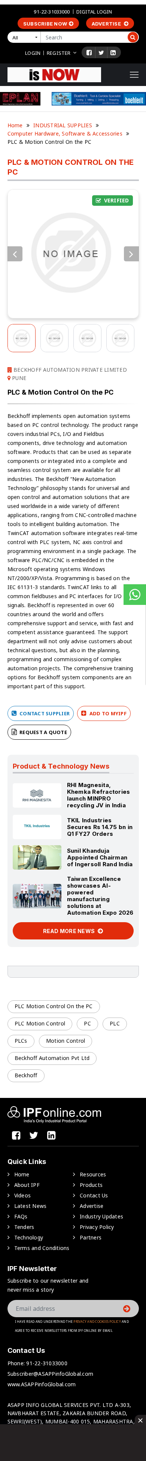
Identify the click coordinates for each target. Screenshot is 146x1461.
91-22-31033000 (52, 11)
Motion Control (65, 1040)
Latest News (30, 1205)
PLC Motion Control (40, 1023)
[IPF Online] (54, 74)
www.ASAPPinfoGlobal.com (41, 1384)
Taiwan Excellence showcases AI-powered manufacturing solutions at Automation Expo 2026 (100, 895)
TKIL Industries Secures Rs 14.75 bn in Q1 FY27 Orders (100, 827)
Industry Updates (101, 1216)
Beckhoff (26, 1075)
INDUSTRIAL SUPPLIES (62, 125)
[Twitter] (101, 52)
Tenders (24, 1226)
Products (91, 1184)
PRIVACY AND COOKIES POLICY (97, 1321)
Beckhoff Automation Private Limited (69, 369)
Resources (93, 1174)
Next (131, 253)
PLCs (21, 1040)
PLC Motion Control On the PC (54, 1006)
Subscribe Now (45, 24)
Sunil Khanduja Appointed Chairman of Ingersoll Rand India (100, 857)
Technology (28, 1237)
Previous (14, 253)
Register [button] (58, 53)
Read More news (69, 931)
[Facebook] (89, 52)
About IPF (27, 1184)
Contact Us (94, 1195)
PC (87, 1023)
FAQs (21, 1216)
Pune (18, 377)
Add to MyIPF (107, 713)
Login (32, 53)
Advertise (107, 24)
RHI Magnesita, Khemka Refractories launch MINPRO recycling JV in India (98, 795)
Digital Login (94, 11)
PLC (115, 1023)
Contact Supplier (44, 713)
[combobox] (25, 37)
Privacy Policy (97, 1226)
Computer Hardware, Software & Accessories (64, 133)
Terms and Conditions (42, 1247)
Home (15, 125)
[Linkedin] (113, 52)
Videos (22, 1195)
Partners (90, 1237)
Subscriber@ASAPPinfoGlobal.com (50, 1373)
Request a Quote (42, 732)
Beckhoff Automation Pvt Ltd (52, 1057)
